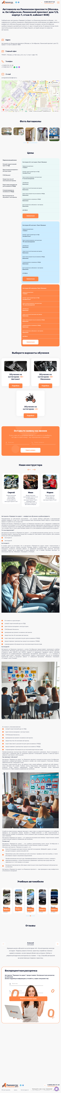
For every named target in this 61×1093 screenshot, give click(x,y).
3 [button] (29, 915)
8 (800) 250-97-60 (53, 1085)
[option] (9, 131)
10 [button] (35, 142)
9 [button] (34, 142)
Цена (15, 1090)
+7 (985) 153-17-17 (7, 67)
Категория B (36, 1090)
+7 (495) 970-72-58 (7, 65)
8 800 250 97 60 (49, 2)
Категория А (25, 1090)
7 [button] (34, 915)
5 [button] (29, 142)
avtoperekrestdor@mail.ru (9, 77)
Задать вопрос (30, 450)
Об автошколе (6, 1090)
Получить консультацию (49, 3)
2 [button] (25, 142)
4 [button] (30, 915)
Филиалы (47, 1090)
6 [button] (30, 142)
